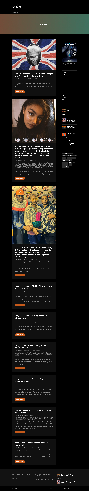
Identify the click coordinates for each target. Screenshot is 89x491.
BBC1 (29, 261)
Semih (25, 323)
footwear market (41, 163)
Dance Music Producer (21, 80)
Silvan (16, 167)
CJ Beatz (17, 449)
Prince (48, 418)
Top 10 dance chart (32, 323)
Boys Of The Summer (43, 162)
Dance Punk (27, 80)
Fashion (36, 163)
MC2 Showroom (23, 165)
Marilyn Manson (37, 418)
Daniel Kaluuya (24, 163)
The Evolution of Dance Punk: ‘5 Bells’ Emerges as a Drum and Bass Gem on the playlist (34, 75)
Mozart (45, 418)
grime (35, 293)
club (16, 322)
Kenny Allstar (25, 164)
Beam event (34, 162)
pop (50, 322)
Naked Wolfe (42, 165)
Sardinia (22, 323)
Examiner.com (41, 352)
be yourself (20, 417)
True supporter (31, 167)
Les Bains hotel (39, 164)
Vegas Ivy (40, 354)
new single (51, 293)
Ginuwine (32, 293)
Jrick (22, 164)
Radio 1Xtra (20, 450)
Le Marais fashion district (32, 164)
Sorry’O (49, 261)
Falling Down (23, 322)
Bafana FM (71, 153)
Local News (64, 87)
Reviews (64, 97)
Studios (19, 419)
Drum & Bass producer (37, 80)
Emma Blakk (38, 449)
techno (27, 323)
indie (47, 352)
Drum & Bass (32, 80)
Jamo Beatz (19, 164)
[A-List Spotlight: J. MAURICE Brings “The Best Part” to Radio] (64, 120)
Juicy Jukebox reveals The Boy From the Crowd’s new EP (31, 346)
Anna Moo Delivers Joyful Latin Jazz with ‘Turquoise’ (71, 135)
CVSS (20, 163)
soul (63, 101)
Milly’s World (51, 449)
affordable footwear (19, 162)
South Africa (65, 167)
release (19, 323)
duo (34, 352)
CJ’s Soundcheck (21, 449)
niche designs (17, 166)
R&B (63, 95)
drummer (34, 417)
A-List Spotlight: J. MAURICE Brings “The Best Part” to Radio (71, 120)
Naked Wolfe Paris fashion (48, 165)
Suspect (23, 167)
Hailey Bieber (50, 163)
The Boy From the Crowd (22, 354)
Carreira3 (37, 261)
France (40, 417)
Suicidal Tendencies (23, 419)
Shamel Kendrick (50, 166)
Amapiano (64, 74)
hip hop (38, 293)
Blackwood (23, 417)
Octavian (20, 166)
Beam (31, 162)
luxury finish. (49, 164)
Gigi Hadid (45, 163)
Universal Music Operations (34, 354)
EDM (75, 155)
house (40, 293)
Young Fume (43, 167)
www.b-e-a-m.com (38, 167)
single (50, 353)
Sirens (33, 450)
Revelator (34, 353)
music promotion (67, 160)
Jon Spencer (51, 352)
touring (27, 354)
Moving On (42, 418)
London (43, 80)
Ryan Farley (24, 450)
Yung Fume (47, 167)
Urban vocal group (31, 262)
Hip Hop (63, 84)
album (17, 417)
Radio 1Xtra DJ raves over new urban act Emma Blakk (31, 444)
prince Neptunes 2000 (43, 166)
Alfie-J (21, 261)
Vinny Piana (44, 354)
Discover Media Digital (25, 488)
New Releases (65, 89)
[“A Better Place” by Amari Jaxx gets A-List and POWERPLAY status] (64, 127)
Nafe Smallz (37, 165)
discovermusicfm (70, 155)
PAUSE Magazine (37, 166)
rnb (15, 294)
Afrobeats (64, 72)
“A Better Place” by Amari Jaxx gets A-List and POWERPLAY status (72, 127)
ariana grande (27, 162)
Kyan (52, 417)
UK (44, 80)
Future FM (45, 352)
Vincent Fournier (33, 419)
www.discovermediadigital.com (40, 480)
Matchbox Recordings (23, 353)
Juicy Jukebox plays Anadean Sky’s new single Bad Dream (31, 380)
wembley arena (25, 294)
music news (72, 158)
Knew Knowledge (43, 449)
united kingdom (24, 262)
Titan (28, 419)
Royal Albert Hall (18, 294)
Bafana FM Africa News (19, 78)
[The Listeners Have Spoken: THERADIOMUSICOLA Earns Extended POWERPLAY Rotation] (64, 110)
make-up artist (28, 418)
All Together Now (25, 261)
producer (16, 323)
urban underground (37, 450)
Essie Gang (33, 163)
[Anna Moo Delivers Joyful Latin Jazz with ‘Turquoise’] (64, 134)
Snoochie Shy (19, 167)
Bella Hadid (38, 162)
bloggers (20, 352)
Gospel (63, 82)
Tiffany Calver (26, 167)
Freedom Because (44, 417)
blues (23, 352)
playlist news (65, 91)
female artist (29, 293)
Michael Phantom (29, 165)
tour (30, 419)
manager (33, 418)
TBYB (22, 294)
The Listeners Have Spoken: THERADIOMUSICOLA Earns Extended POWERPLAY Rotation (68, 112)
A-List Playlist (65, 153)
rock (48, 353)
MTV (48, 322)
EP (35, 352)
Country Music (65, 80)
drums (32, 352)
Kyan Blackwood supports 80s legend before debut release (33, 411)
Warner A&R (43, 450)
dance (18, 322)
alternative (17, 352)
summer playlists (19, 262)
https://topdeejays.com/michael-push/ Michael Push (36, 322)
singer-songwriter (29, 450)
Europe (37, 352)
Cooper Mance (17, 163)
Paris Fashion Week (31, 166)
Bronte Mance (49, 162)
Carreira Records (33, 261)
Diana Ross (30, 417)
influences (49, 417)
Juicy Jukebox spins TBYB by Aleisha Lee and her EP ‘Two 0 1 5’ (33, 287)
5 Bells (17, 80)
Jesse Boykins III (44, 293)
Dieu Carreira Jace (42, 261)
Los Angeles (24, 418)
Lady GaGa (17, 418)
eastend (34, 449)
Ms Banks (33, 165)
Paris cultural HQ (25, 166)
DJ (20, 322)
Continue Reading (20, 91)
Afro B (23, 162)
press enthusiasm (30, 353)
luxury (45, 164)
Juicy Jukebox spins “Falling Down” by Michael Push (31, 317)
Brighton (27, 417)
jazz (63, 86)
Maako (18, 353)
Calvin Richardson (22, 293)
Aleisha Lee (17, 293)
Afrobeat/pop (18, 261)
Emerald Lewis (29, 163)
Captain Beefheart (28, 352)
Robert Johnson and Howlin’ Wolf (42, 353)
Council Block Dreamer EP (29, 449)
